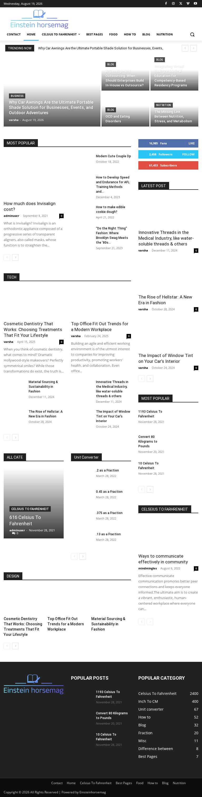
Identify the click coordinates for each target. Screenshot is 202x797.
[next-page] (15, 257)
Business (17, 96)
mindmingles (147, 568)
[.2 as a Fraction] (81, 475)
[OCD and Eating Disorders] (125, 109)
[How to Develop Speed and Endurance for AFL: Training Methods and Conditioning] (81, 182)
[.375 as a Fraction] (81, 518)
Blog (110, 64)
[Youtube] (195, 4)
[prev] (185, 48)
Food (139, 783)
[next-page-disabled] (150, 621)
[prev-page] (7, 257)
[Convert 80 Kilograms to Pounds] (185, 443)
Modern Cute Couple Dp (113, 156)
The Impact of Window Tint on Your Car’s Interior (113, 416)
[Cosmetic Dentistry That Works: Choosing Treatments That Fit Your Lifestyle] (34, 303)
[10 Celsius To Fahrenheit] (185, 470)
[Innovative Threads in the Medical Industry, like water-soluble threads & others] (81, 387)
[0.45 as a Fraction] (81, 496)
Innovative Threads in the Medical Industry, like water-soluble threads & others (166, 238)
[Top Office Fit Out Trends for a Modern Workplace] (101, 303)
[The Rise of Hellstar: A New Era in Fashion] (14, 416)
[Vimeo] (188, 4)
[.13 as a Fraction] (81, 539)
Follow (188, 154)
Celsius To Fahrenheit (30, 509)
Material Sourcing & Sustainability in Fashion (43, 386)
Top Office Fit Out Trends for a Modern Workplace (65, 624)
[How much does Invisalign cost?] (34, 175)
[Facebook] (166, 4)
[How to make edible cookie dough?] (81, 212)
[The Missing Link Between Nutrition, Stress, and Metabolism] (174, 109)
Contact (57, 783)
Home (71, 783)
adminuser (11, 216)
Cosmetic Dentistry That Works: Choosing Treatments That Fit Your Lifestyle (33, 329)
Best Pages (124, 783)
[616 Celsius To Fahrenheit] (34, 503)
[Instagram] (173, 4)
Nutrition (163, 105)
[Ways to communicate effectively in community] (168, 535)
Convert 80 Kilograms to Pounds (147, 441)
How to (153, 783)
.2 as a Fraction (107, 470)
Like (192, 143)
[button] (192, 34)
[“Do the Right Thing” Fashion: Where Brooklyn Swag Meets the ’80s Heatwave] (81, 233)
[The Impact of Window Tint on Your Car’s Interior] (81, 416)
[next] (193, 48)
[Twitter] (181, 4)
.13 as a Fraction (108, 534)
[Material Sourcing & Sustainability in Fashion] (14, 387)
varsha (8, 342)
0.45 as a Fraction (109, 492)
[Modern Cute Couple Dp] (81, 161)
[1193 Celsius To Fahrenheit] (185, 418)
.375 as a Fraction (109, 513)
